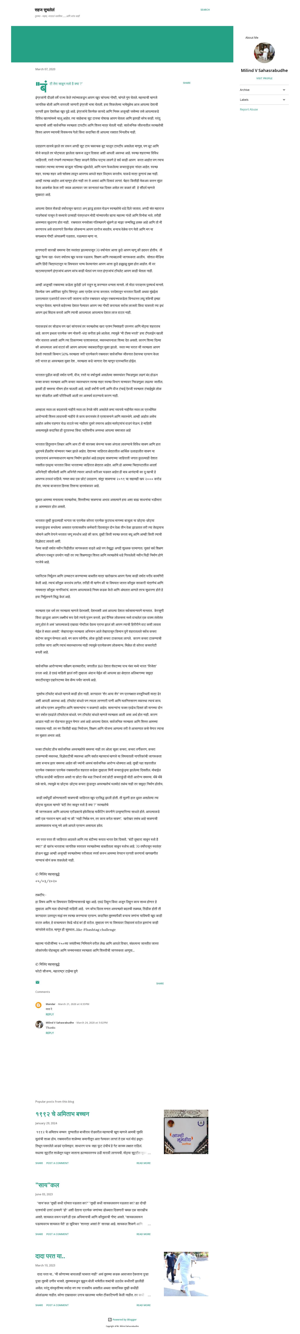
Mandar (50, 1004)
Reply (50, 1014)
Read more (144, 1163)
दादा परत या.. (50, 1256)
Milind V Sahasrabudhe (60, 1022)
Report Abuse (249, 109)
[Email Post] (37, 983)
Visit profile (264, 78)
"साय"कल (47, 1185)
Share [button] (187, 82)
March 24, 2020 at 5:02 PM (92, 1022)
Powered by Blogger (124, 1319)
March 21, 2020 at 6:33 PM (73, 1004)
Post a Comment (57, 1163)
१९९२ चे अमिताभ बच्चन (62, 1114)
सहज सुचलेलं (45, 9)
